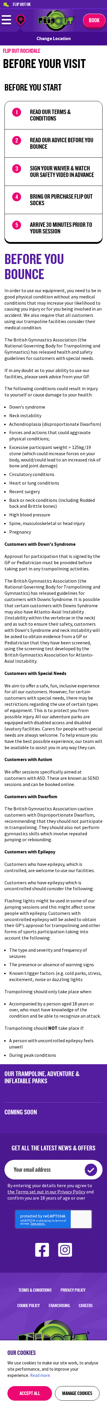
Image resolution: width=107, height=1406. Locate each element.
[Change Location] (21, 21)
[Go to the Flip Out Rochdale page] (56, 29)
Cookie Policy (28, 1305)
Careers (86, 1305)
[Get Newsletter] (91, 1169)
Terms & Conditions (35, 1290)
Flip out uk (22, 4)
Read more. (40, 1375)
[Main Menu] (6, 24)
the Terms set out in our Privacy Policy (46, 1192)
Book (94, 20)
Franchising (59, 1305)
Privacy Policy (73, 1290)
